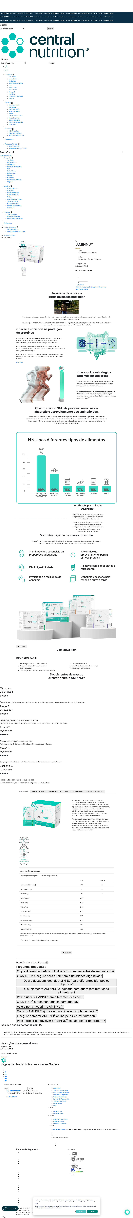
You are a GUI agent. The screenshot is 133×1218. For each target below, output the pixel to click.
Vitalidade (12, 124)
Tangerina (83, 259)
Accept (81, 1211)
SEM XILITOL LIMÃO (55, 791)
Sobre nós (56, 1088)
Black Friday (57, 1103)
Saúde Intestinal (14, 118)
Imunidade (12, 107)
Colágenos (12, 81)
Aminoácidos (13, 79)
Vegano (11, 98)
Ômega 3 (12, 92)
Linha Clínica (13, 87)
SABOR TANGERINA (38, 791)
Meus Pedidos (58, 1113)
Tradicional (83, 253)
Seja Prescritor (14, 131)
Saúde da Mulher (14, 109)
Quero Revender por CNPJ (18, 148)
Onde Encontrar (14, 146)
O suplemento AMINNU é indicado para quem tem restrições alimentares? (66, 990)
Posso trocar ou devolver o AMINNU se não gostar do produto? (61, 1021)
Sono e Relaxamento (16, 122)
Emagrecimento (14, 105)
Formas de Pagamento (61, 1099)
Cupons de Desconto (60, 1119)
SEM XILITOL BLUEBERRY (94, 791)
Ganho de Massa (14, 111)
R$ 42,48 (84, 266)
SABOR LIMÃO (24, 791)
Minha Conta (57, 1111)
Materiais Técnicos (15, 133)
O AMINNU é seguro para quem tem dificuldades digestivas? (59, 976)
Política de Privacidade (61, 1092)
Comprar (81, 285)
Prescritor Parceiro (59, 1123)
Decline (92, 1211)
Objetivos (7, 186)
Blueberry (99, 259)
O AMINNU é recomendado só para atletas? (47, 1002)
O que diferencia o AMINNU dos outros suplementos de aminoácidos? (65, 971)
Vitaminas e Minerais (16, 96)
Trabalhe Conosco (59, 1101)
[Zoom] (23, 269)
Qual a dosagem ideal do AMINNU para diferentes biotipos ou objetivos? (67, 982)
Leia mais (19, 362)
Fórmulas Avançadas (16, 83)
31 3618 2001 (15, 1091)
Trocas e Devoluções (60, 1090)
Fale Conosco (12, 1097)
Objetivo (8, 103)
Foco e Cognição (14, 120)
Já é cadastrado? (6, 156)
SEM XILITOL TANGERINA (74, 791)
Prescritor (8, 129)
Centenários (9, 140)
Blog (54, 1105)
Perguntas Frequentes (60, 1095)
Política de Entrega (59, 1097)
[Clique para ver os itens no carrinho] (6, 70)
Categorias (8, 74)
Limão (91, 259)
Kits (10, 85)
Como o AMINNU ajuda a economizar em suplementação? (57, 1011)
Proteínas (12, 94)
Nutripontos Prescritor (16, 135)
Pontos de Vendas (11, 144)
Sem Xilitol (93, 253)
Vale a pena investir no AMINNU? (40, 1006)
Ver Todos (12, 77)
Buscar (2, 29)
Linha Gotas (13, 90)
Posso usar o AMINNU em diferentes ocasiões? (50, 997)
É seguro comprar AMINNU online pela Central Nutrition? (56, 1016)
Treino (11, 114)
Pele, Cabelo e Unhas (16, 116)
